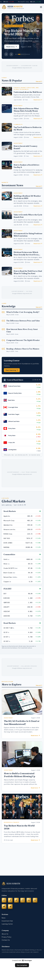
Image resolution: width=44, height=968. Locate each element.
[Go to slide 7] (25, 54)
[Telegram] (10, 906)
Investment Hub (7, 921)
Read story (10, 47)
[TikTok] (16, 900)
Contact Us (6, 940)
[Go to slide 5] (22, 54)
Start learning (11, 370)
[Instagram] (22, 900)
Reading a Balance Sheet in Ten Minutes (22, 349)
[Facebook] (10, 900)
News (3, 918)
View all (38, 81)
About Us (5, 934)
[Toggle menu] (41, 7)
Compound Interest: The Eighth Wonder (23, 340)
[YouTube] (4, 900)
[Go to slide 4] (21, 54)
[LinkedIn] (28, 900)
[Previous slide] (6, 54)
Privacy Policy (6, 937)
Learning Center (7, 924)
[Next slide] (11, 54)
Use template (22, 965)
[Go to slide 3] (19, 54)
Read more (37, 100)
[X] (35, 900)
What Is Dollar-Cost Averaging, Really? (22, 312)
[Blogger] (4, 906)
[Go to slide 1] (15, 54)
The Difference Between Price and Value (23, 321)
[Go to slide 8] (26, 54)
